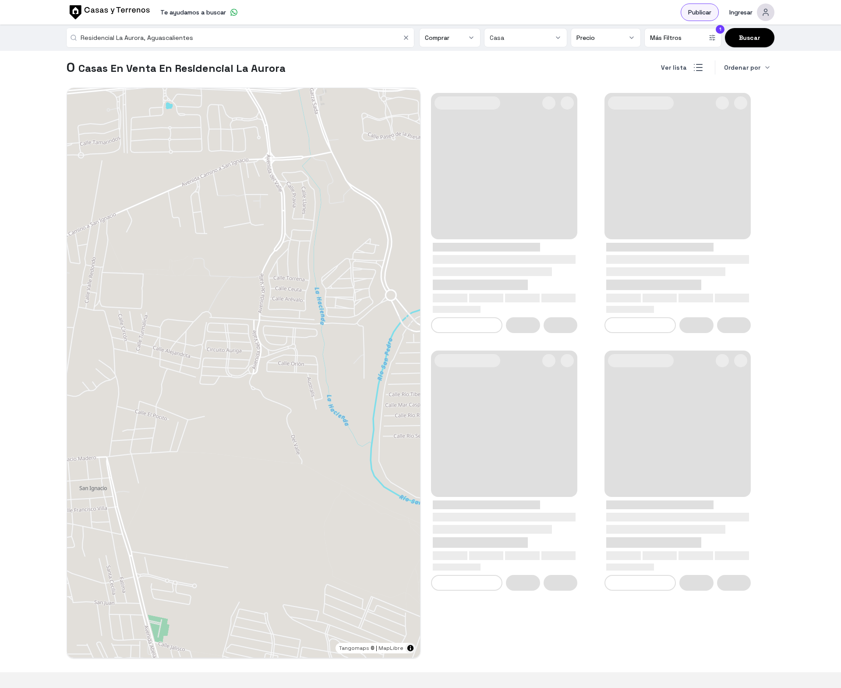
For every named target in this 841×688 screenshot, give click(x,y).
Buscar (749, 38)
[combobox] (239, 37)
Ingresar (741, 12)
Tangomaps (354, 648)
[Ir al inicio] (108, 12)
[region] (243, 373)
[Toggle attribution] (410, 648)
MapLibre (390, 648)
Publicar (699, 12)
